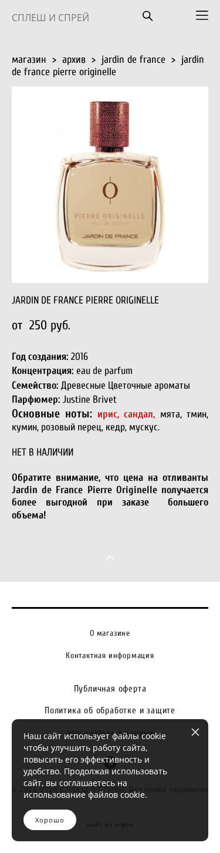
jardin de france (133, 59)
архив (74, 59)
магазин (29, 59)
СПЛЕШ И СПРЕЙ (50, 17)
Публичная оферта (110, 688)
